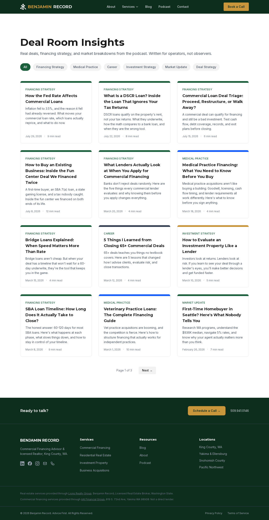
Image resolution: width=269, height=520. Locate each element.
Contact (183, 6)
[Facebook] (30, 463)
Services (128, 6)
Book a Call (236, 6)
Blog (148, 6)
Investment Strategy (141, 67)
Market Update (176, 67)
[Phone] (52, 463)
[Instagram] (37, 463)
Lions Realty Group (80, 493)
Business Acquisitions (94, 470)
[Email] (45, 463)
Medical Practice (85, 67)
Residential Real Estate (95, 455)
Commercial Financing (95, 447)
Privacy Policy (213, 513)
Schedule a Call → (206, 410)
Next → (147, 370)
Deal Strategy (206, 67)
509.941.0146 (240, 410)
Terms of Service (238, 513)
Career (112, 67)
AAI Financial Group (93, 499)
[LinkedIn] (22, 463)
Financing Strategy (50, 67)
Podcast (164, 6)
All (25, 67)
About (111, 6)
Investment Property (94, 463)
